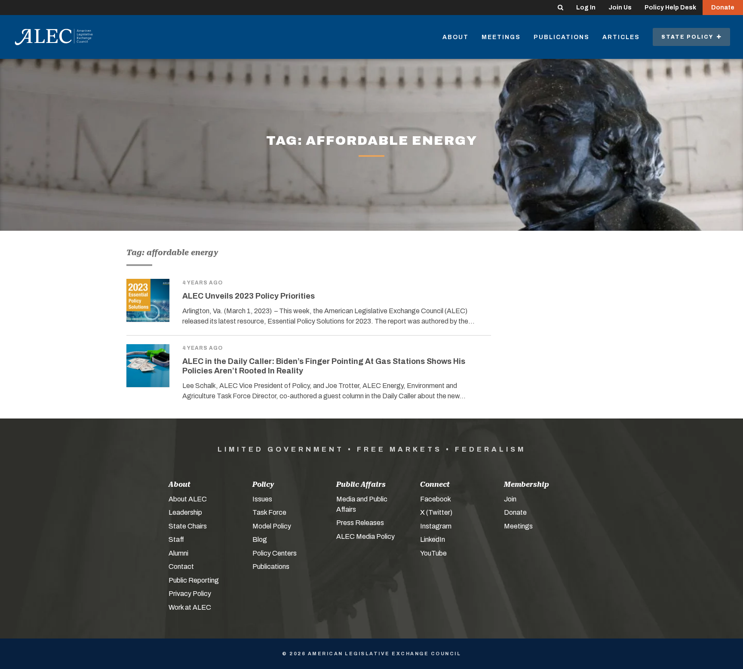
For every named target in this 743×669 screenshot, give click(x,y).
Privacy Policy (190, 593)
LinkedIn (432, 539)
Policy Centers (274, 553)
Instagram (435, 526)
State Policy (689, 37)
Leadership (185, 512)
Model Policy (271, 526)
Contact (181, 566)
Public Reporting (194, 580)
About (455, 37)
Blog (259, 539)
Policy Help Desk (670, 7)
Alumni (178, 553)
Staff (176, 539)
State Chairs (188, 526)
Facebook (435, 499)
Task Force (269, 512)
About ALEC (188, 499)
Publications (561, 37)
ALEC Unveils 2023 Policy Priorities (248, 296)
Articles (621, 37)
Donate (722, 7)
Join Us (620, 7)
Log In (586, 7)
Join (510, 499)
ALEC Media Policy (365, 536)
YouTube (433, 553)
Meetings (501, 37)
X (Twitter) (436, 512)
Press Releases (360, 522)
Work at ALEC (190, 607)
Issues (262, 499)
